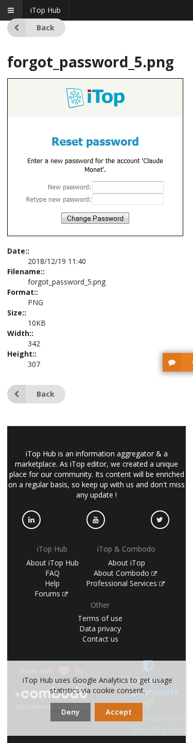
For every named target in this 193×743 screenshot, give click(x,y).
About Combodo (122, 573)
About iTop (126, 563)
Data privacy (100, 628)
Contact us (100, 639)
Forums (48, 593)
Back (46, 27)
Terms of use (100, 618)
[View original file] (95, 233)
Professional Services (122, 583)
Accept (119, 712)
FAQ (52, 573)
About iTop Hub (52, 563)
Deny (70, 712)
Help (52, 583)
